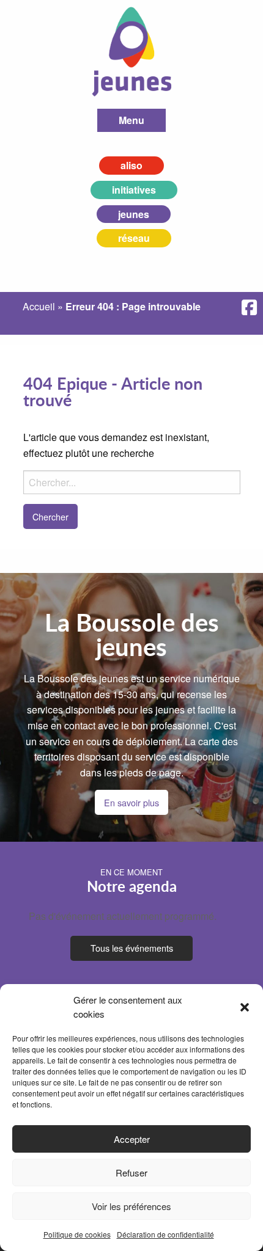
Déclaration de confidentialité (165, 1234)
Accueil (39, 306)
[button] (245, 1007)
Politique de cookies (77, 1234)
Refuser (131, 1172)
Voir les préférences (131, 1206)
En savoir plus (131, 802)
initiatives (134, 190)
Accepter (132, 1138)
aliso (131, 165)
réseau (134, 238)
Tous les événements (132, 947)
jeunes (133, 214)
